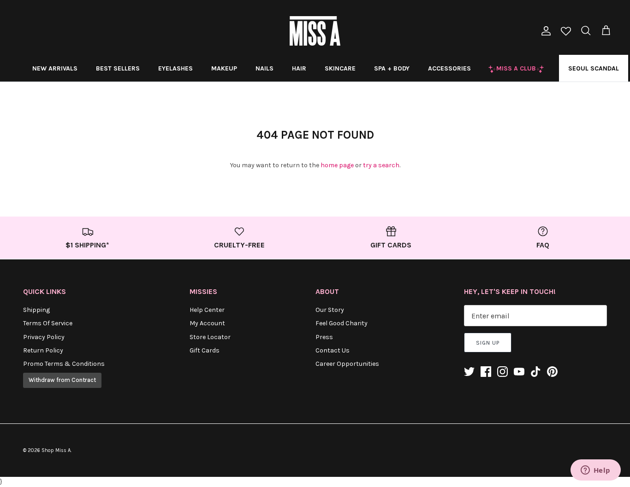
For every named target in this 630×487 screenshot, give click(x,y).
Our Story (329, 310)
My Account (207, 323)
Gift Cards (205, 350)
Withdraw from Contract (62, 379)
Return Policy (43, 350)
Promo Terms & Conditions (64, 364)
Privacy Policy (44, 337)
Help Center (207, 310)
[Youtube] (519, 371)
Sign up (487, 343)
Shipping (36, 310)
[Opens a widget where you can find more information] (595, 470)
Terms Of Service (47, 323)
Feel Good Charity (341, 323)
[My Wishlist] (566, 32)
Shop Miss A (56, 450)
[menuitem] (55, 68)
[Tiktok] (535, 371)
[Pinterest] (552, 371)
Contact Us (332, 350)
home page (337, 165)
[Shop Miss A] (315, 31)
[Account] (544, 30)
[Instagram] (502, 371)
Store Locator (210, 337)
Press (324, 337)
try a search (381, 165)
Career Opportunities (347, 364)
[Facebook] (486, 371)
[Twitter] (469, 371)
